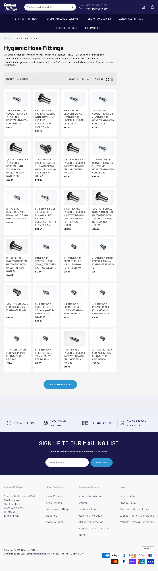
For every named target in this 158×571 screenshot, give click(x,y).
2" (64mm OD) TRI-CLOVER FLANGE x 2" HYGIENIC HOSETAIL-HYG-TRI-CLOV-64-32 (103, 166)
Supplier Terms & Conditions (136, 515)
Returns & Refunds (90, 515)
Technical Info (87, 509)
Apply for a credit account (94, 528)
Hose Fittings (54, 496)
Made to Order (54, 522)
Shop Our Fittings (26, 18)
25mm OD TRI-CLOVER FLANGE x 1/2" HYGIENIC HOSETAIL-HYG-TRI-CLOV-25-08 (74, 117)
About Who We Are (90, 496)
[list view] (112, 78)
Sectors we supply (99, 18)
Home (7, 38)
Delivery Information (91, 522)
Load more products (60, 384)
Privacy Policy (127, 502)
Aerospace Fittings (131, 18)
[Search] (72, 7)
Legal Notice (127, 496)
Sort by (10, 79)
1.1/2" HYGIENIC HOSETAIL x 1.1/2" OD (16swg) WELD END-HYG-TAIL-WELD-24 (44, 310)
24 (78, 78)
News (82, 534)
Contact (83, 502)
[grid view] (107, 78)
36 (83, 78)
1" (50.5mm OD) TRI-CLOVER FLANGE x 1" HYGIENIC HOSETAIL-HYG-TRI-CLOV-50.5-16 (17, 117)
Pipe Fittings (54, 502)
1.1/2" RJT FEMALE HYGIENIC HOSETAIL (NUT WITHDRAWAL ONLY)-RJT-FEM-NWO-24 (74, 166)
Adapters (51, 515)
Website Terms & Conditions (136, 522)
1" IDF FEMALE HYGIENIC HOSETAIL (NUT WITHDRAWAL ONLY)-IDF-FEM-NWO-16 (74, 356)
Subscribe (101, 462)
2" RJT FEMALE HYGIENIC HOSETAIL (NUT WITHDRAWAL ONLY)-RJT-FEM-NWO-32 (17, 264)
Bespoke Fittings (66, 27)
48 (88, 78)
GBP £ (147, 548)
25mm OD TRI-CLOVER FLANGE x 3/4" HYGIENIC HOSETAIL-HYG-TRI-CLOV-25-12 (103, 117)
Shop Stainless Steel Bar (62, 18)
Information (93, 27)
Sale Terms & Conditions (134, 509)
